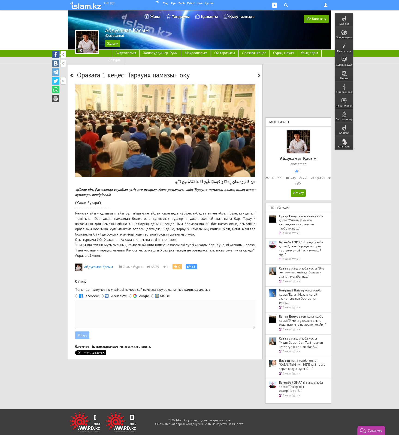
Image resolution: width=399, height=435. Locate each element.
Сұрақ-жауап (283, 52)
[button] (191, 266)
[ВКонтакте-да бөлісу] (55, 63)
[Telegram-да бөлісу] (55, 72)
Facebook (91, 296)
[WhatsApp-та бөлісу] (55, 89)
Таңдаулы (181, 16)
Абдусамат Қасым (98, 266)
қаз (106, 2)
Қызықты (209, 16)
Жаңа (155, 16)
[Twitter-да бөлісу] (55, 81)
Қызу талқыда (241, 16)
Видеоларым (125, 52)
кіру (160, 289)
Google (143, 296)
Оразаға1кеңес (254, 52)
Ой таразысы (224, 52)
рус (112, 2)
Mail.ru (165, 296)
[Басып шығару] (55, 98)
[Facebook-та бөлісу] (55, 54)
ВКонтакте (118, 296)
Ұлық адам (309, 52)
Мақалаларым (196, 52)
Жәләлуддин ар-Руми (160, 52)
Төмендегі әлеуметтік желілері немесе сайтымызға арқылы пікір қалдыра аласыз (142, 289)
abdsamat (298, 164)
